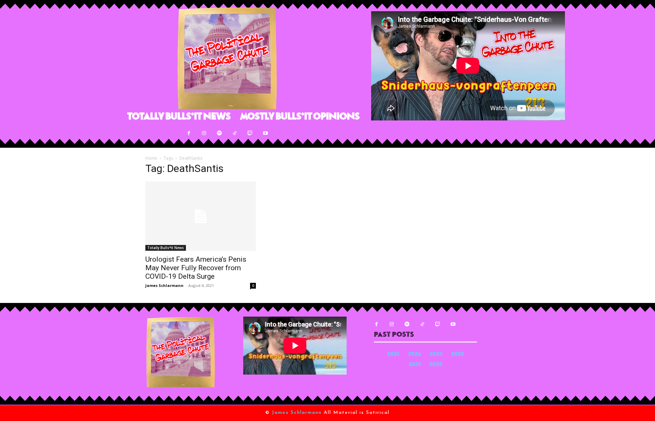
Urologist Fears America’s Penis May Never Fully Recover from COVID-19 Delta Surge (195, 267)
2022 (457, 354)
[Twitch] (250, 133)
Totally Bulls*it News (165, 247)
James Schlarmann (164, 285)
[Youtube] (266, 133)
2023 (436, 354)
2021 (415, 364)
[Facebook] (189, 133)
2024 (414, 354)
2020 (436, 364)
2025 (393, 354)
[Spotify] (219, 133)
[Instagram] (204, 133)
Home (151, 158)
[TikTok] (235, 133)
